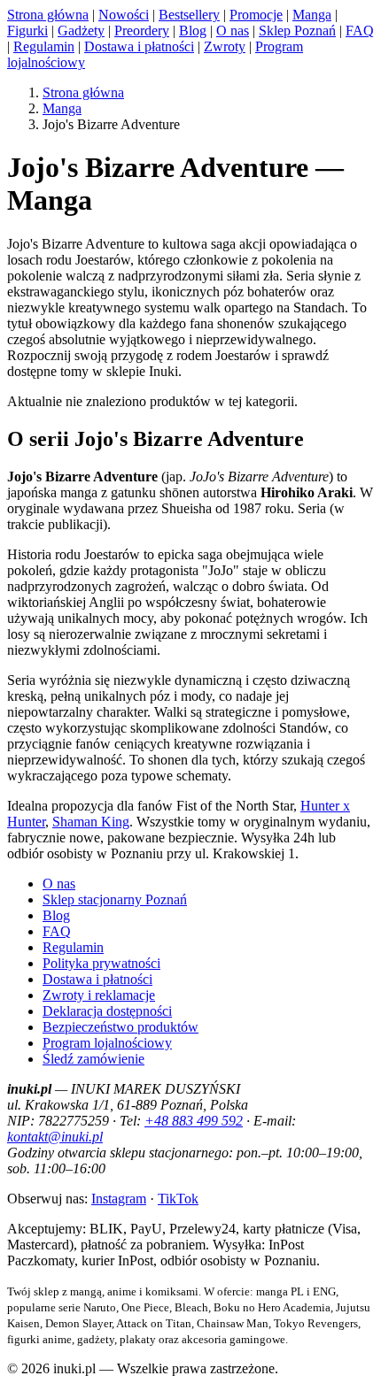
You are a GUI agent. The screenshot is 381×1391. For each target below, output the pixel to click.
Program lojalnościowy (107, 1042)
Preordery (141, 30)
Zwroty (224, 46)
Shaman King (90, 821)
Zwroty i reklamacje (99, 995)
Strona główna (48, 14)
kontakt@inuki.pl (55, 1136)
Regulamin (43, 46)
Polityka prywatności (101, 963)
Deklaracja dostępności (107, 1010)
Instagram (118, 1198)
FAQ (360, 30)
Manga (311, 14)
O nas (232, 30)
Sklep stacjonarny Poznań (115, 899)
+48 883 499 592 (193, 1120)
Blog (192, 30)
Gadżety (81, 30)
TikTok (178, 1198)
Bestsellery (189, 14)
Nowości (123, 14)
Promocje (256, 14)
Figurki (27, 30)
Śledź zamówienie (93, 1058)
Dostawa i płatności (139, 46)
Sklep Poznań (297, 30)
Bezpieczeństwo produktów (120, 1026)
